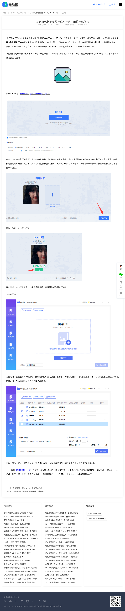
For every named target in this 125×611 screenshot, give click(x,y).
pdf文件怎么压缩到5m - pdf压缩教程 (59, 571)
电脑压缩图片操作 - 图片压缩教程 (17, 560)
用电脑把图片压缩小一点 (96, 519)
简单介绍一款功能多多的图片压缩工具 (18, 516)
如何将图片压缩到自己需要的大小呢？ (18, 513)
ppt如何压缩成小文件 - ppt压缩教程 (58, 527)
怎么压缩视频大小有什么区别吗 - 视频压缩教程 (62, 557)
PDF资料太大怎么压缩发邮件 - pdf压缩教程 (61, 568)
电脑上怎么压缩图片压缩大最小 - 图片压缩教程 (21, 531)
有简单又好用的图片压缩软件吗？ (17, 527)
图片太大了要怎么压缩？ (13, 557)
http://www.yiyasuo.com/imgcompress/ (35, 94)
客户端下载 (101, 4)
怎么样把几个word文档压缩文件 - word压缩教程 (61, 582)
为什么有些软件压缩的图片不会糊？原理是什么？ (21, 571)
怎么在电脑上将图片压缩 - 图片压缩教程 (19, 575)
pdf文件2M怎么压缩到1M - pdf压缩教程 (60, 564)
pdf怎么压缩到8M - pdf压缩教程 (57, 575)
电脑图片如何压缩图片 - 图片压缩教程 (59, 520)
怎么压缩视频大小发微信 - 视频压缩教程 (60, 546)
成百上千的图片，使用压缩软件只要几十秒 (20, 579)
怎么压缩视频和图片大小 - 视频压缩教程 (60, 560)
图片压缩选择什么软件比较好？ (16, 520)
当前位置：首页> (8, 13)
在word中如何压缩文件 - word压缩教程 (60, 524)
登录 (113, 4)
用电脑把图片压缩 (23, 470)
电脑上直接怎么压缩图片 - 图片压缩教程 (19, 549)
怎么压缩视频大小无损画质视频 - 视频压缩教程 (62, 549)
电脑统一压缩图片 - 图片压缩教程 (17, 524)
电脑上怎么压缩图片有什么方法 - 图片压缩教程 (21, 535)
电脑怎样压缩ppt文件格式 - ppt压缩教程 (60, 516)
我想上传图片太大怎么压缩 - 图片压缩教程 (20, 568)
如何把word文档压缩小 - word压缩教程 (60, 579)
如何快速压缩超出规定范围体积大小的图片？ (21, 538)
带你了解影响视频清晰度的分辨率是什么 (19, 546)
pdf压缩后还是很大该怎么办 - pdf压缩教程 (61, 535)
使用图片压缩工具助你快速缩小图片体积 (19, 582)
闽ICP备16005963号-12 (54, 606)
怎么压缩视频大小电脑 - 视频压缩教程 (59, 542)
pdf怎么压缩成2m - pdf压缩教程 (57, 538)
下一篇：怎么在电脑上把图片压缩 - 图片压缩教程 (25, 491)
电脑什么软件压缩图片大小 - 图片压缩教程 (61, 531)
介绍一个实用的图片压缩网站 (15, 542)
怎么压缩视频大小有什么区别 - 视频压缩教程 (62, 553)
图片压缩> (28, 13)
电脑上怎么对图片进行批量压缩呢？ (18, 553)
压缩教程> (20, 13)
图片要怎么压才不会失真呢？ (15, 564)
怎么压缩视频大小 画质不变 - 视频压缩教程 (61, 513)
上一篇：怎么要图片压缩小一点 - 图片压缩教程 (24, 488)
